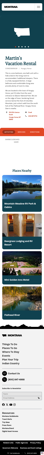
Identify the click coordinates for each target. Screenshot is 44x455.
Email (30, 112)
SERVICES (21, 132)
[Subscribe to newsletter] (38, 398)
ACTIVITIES (8, 132)
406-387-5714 (32, 116)
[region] (22, 32)
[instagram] (14, 405)
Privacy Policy (35, 443)
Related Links (8, 443)
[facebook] (3, 405)
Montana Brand (8, 428)
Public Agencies (22, 443)
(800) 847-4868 (16, 379)
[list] (22, 150)
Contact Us (14, 373)
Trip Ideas (6, 422)
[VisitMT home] (10, 7)
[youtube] (10, 405)
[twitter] (7, 405)
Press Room (6, 425)
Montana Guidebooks (10, 416)
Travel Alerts (7, 419)
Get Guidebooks (15, 453)
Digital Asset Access (10, 431)
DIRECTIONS (35, 132)
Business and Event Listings (31, 448)
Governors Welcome (10, 448)
